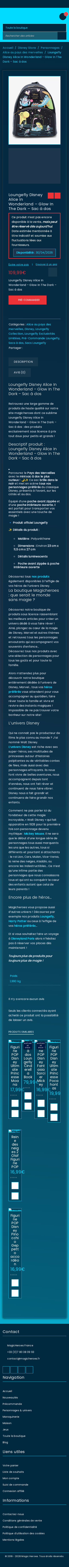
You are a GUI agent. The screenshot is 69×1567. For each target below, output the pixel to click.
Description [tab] (23, 362)
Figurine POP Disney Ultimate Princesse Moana (15, 1066)
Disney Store (27, 48)
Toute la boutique (14, 1436)
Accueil (8, 48)
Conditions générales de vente (22, 1520)
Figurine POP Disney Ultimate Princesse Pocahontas (54, 1068)
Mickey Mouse (34, 834)
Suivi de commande (15, 1484)
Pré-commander (29, 300)
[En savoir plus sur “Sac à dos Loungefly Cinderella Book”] (27, 1095)
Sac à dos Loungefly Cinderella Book (28, 1062)
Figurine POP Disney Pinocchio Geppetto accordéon (14, 1240)
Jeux (5, 1429)
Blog (5, 1442)
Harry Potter (17, 921)
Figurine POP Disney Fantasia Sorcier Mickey (41, 1066)
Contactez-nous (13, 1514)
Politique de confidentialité (20, 1527)
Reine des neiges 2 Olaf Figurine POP (15, 1152)
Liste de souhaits (13, 1472)
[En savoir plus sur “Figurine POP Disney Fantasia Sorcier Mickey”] (41, 1103)
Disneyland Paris (22, 939)
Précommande (12, 1404)
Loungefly (47, 916)
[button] (15, 1103)
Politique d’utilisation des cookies (24, 1533)
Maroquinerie (11, 1417)
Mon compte (11, 1478)
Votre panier (10, 1465)
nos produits (40, 576)
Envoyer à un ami (46, 264)
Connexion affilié (13, 1491)
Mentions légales (13, 1540)
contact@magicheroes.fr (23, 1358)
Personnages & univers (17, 1410)
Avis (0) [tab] (19, 372)
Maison (7, 1423)
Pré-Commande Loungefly (41, 338)
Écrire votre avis (18, 264)
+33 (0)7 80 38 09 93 (20, 1352)
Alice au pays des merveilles (23, 52)
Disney (29, 329)
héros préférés (25, 926)
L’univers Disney (19, 747)
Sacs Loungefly (35, 343)
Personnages (50, 48)
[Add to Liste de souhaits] (52, 272)
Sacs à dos (16, 343)
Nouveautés (10, 1397)
